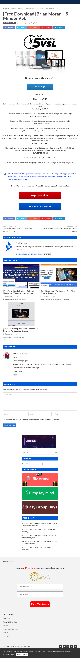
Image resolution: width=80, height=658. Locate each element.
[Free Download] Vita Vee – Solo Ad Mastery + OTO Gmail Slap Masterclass (20, 292)
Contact (6, 636)
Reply (14, 375)
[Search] (56, 452)
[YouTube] (67, 646)
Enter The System (40, 604)
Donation (46, 186)
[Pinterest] (71, 646)
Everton (15, 353)
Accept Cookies (22, 654)
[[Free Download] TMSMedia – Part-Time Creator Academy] (59, 276)
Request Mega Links (10, 622)
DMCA (5, 633)
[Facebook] (60, 646)
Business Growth (9, 23)
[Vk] (75, 646)
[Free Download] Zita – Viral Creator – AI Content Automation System (20, 330)
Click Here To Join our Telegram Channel (29, 254)
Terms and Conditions (10, 629)
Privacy (5, 626)
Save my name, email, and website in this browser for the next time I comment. (32, 420)
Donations (7, 618)
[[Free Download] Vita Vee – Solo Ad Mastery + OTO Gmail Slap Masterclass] (21, 276)
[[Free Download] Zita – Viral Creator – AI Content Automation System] (21, 314)
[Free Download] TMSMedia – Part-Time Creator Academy (58, 292)
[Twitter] (64, 646)
